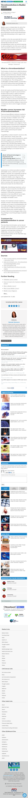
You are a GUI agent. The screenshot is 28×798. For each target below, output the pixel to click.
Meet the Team (5, 707)
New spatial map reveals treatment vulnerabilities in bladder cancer (18, 455)
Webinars (4, 688)
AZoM (3, 735)
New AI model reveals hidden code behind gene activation (18, 553)
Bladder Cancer (10, 581)
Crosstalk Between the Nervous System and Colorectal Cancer (13, 375)
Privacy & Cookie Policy (7, 723)
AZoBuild (4, 753)
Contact (3, 718)
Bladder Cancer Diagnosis (10, 291)
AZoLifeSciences (5, 755)
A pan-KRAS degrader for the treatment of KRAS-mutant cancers (14, 379)
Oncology (9, 588)
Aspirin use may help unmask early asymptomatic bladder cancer (18, 404)
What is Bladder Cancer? (10, 286)
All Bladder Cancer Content (11, 279)
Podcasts (4, 663)
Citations (4, 345)
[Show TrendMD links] (26, 387)
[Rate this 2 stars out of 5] (11, 306)
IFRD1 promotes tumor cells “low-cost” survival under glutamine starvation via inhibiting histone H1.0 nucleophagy (13, 359)
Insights (4, 646)
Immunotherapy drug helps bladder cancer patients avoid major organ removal (18, 439)
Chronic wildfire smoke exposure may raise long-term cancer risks (17, 395)
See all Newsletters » (6, 601)
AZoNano (4, 737)
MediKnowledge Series (7, 649)
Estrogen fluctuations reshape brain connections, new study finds (18, 516)
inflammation (11, 141)
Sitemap (4, 714)
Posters (3, 660)
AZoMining (4, 749)
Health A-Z (4, 640)
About (3, 705)
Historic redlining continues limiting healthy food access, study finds (18, 537)
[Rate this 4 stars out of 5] (16, 306)
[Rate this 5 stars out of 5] (19, 306)
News (3, 637)
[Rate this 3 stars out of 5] (14, 306)
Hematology (10, 594)
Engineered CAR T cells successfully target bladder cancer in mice (18, 421)
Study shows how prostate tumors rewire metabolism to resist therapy (18, 525)
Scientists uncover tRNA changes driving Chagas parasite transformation (17, 546)
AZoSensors (4, 746)
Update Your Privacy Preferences (13, 783)
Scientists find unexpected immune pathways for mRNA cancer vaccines (18, 413)
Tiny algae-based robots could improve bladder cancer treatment (18, 429)
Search (3, 709)
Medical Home (5, 633)
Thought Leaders (6, 644)
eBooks (3, 658)
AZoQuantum (5, 751)
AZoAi (3, 758)
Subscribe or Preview (12, 582)
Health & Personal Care (7, 651)
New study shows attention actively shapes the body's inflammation (18, 500)
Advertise (4, 716)
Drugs (3, 656)
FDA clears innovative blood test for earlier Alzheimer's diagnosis (18, 561)
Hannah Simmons (14, 322)
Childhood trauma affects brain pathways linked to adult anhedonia (18, 492)
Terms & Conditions (6, 721)
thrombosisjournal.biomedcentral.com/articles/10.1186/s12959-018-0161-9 (15, 271)
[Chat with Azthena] (25, 795)
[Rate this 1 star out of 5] (9, 306)
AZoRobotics (4, 744)
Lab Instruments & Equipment (9, 677)
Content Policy (5, 725)
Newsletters (4, 711)
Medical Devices (5, 653)
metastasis (9, 126)
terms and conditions (8, 775)
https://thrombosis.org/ (10, 265)
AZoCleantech (5, 739)
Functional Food (5, 635)
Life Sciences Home (6, 672)
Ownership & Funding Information (10, 728)
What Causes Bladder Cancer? (11, 288)
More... (6, 293)
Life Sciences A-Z (6, 679)
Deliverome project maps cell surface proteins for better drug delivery (17, 571)
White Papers (5, 642)
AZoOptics (4, 742)
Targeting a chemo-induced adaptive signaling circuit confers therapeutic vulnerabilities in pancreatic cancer (13, 365)
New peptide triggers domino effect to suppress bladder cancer (18, 446)
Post (3, 484)
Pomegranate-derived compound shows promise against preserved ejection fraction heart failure (18, 509)
